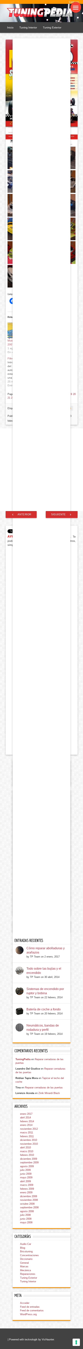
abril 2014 (25, 1117)
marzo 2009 (26, 1185)
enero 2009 (26, 1192)
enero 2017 (26, 1113)
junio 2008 (25, 1218)
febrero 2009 (27, 1188)
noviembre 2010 (29, 1143)
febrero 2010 (27, 1155)
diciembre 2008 (28, 1196)
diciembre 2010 (28, 1140)
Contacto (74, 2)
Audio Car (25, 1244)
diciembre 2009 (28, 1158)
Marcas (24, 1266)
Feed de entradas (30, 1306)
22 (12, 397)
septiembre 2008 (29, 1207)
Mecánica (25, 1270)
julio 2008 (25, 1215)
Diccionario (26, 1259)
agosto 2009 (27, 1166)
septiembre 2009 (29, 1162)
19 (70, 394)
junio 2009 (25, 1173)
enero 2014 (26, 1125)
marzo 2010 (26, 1151)
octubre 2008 (27, 1203)
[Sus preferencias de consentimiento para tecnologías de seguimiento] (76, 1342)
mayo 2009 (26, 1177)
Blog (22, 1247)
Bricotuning (26, 1251)
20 (74, 394)
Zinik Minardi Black (49, 1093)
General (24, 1262)
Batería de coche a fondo (43, 1009)
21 (9, 397)
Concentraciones (29, 1255)
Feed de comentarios (32, 1310)
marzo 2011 (26, 1132)
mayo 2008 (26, 1222)
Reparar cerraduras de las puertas (44, 1087)
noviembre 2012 (29, 1128)
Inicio (10, 27)
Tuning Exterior (52, 27)
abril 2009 (25, 1181)
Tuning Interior (28, 27)
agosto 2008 (27, 1211)
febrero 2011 (27, 1136)
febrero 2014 (27, 1121)
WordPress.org (28, 1314)
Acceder (24, 1303)
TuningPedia (22, 1059)
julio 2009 (25, 1170)
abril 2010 (25, 1147)
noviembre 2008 (29, 1200)
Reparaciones (27, 1274)
